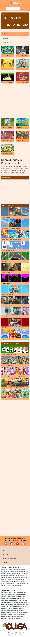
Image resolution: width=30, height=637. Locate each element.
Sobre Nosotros (7, 554)
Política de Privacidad (9, 558)
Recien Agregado (6, 33)
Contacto (5, 562)
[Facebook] (11, 543)
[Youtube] (17, 543)
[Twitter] (5, 543)
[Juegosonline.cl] (15, 3)
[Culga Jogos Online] (15, 626)
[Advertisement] (15, 101)
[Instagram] (23, 543)
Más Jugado (5, 38)
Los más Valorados (6, 42)
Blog (3, 550)
